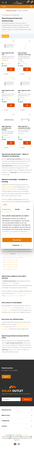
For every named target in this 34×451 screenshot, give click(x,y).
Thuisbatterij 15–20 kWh (11, 264)
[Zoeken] (31, 6)
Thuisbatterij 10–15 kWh (11, 262)
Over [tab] (27, 209)
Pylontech (12, 295)
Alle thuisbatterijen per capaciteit (14, 257)
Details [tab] (17, 209)
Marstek (8, 310)
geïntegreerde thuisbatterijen (22, 293)
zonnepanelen (6, 253)
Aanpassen (15, 245)
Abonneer (27, 399)
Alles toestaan (17, 240)
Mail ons (6, 376)
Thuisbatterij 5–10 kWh (11, 260)
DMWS (23, 435)
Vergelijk (6, 74)
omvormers (10, 283)
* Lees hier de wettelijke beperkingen (11, 403)
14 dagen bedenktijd (18, 10)
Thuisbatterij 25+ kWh (11, 269)
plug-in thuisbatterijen (8, 308)
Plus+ (27, 435)
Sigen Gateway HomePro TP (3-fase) (24, 53)
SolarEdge (18, 295)
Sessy (24, 295)
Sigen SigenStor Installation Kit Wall (24, 127)
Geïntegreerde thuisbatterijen (11, 15)
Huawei (7, 295)
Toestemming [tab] (6, 209)
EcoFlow (25, 308)
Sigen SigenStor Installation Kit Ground (6, 128)
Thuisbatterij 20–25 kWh (11, 267)
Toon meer (5, 31)
